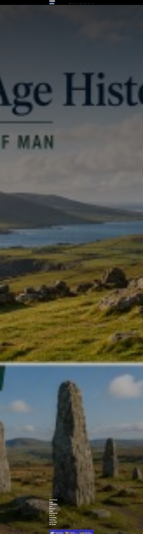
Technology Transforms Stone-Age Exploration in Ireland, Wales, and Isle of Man (53, 512)
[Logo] (52, 3)
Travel (50, 497)
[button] (93, 3)
